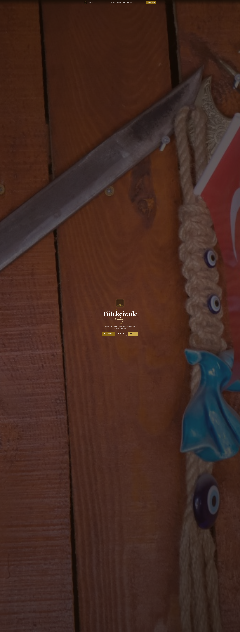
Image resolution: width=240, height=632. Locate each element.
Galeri (124, 2)
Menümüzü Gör (108, 333)
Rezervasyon (152, 2)
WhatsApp (133, 333)
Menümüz (119, 2)
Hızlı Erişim (129, 2)
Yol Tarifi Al (121, 333)
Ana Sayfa (113, 2)
